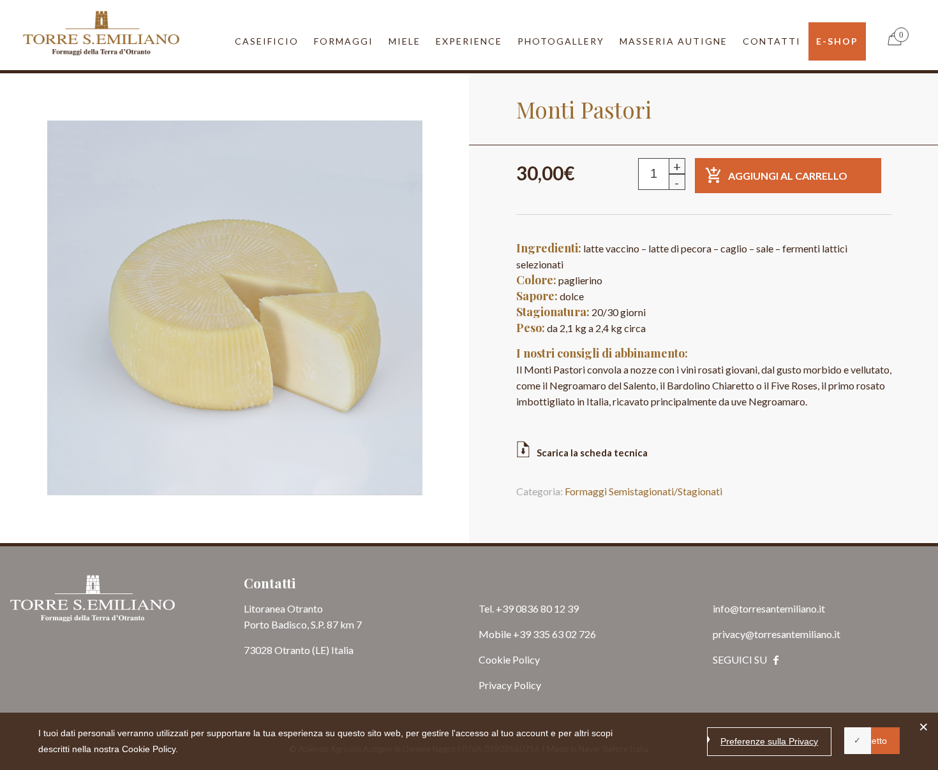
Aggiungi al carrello (787, 239)
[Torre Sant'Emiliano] (101, 32)
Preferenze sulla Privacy (769, 741)
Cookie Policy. (150, 749)
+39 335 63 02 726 (554, 698)
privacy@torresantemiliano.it (776, 698)
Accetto (872, 741)
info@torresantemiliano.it (769, 672)
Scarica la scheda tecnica (592, 516)
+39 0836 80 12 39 (537, 672)
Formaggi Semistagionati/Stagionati (643, 555)
